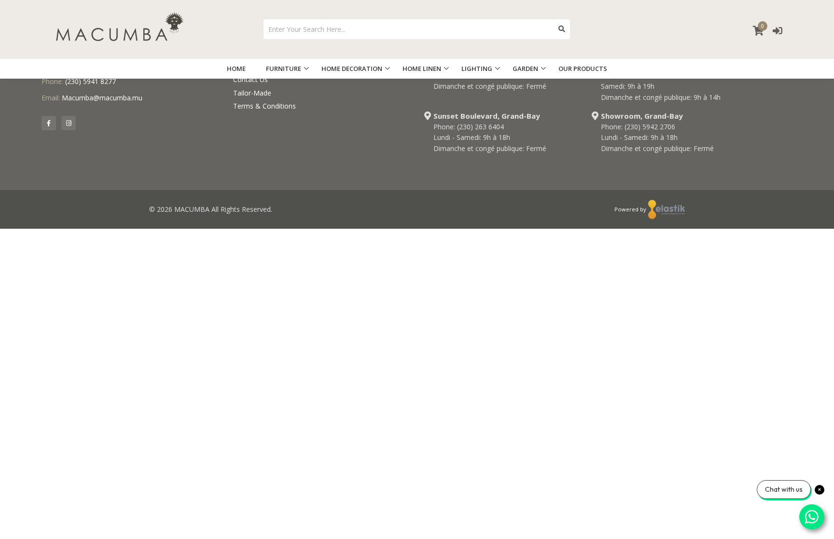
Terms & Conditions (264, 106)
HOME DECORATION (351, 68)
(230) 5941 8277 (90, 81)
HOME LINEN (422, 68)
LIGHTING (476, 68)
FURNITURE (283, 68)
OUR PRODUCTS (582, 68)
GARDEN (525, 68)
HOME (236, 68)
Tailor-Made (252, 92)
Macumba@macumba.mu (102, 97)
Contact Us (250, 79)
